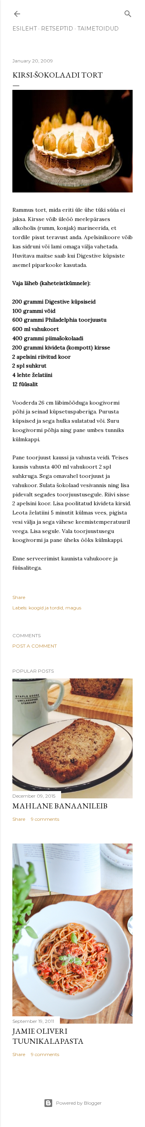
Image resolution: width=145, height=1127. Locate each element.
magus (73, 608)
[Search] (128, 12)
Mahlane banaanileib (59, 806)
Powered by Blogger (79, 1103)
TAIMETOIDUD (98, 28)
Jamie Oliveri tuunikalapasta (48, 1036)
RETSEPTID (57, 28)
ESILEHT (24, 28)
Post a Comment (34, 646)
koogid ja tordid (46, 608)
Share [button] (18, 597)
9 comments (45, 819)
